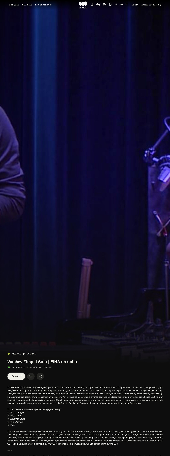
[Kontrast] (98, 5)
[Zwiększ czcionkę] (122, 5)
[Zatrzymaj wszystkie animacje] (92, 5)
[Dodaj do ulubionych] (31, 376)
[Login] (104, 5)
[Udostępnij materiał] (40, 376)
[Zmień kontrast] (110, 5)
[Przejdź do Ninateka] (83, 4)
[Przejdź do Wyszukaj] (127, 5)
